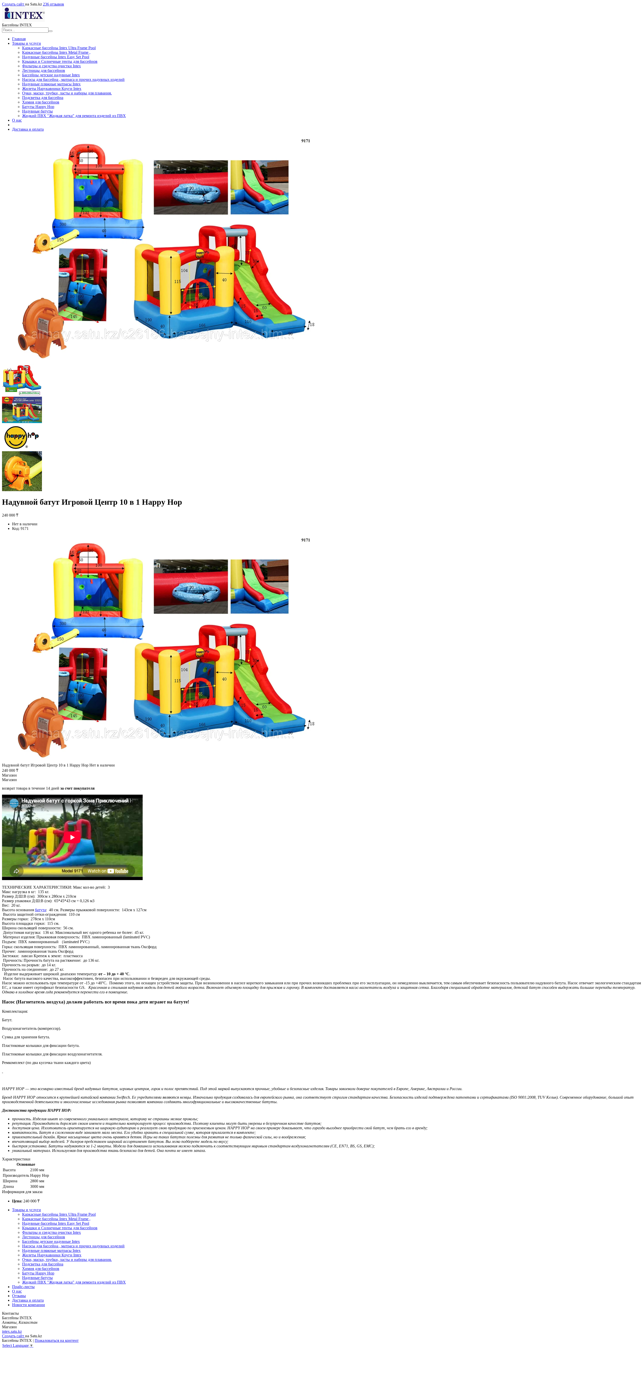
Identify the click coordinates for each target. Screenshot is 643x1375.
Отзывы (19, 1296)
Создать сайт (13, 4)
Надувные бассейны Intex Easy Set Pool (55, 57)
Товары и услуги (26, 43)
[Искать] (50, 31)
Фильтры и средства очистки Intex (51, 66)
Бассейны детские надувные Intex (51, 75)
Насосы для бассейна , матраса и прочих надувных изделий (73, 79)
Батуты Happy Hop (38, 107)
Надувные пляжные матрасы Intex (51, 84)
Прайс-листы (23, 1287)
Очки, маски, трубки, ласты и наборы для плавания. (67, 93)
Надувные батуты (37, 111)
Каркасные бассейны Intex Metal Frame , (56, 52)
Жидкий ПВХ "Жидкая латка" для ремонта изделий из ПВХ (74, 116)
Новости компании (28, 1305)
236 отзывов (53, 4)
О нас (17, 120)
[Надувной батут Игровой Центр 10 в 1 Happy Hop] (163, 760)
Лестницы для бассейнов (43, 70)
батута (40, 910)
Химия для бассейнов (40, 102)
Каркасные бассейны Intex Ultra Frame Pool (59, 48)
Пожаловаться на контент (57, 1340)
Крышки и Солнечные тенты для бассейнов (59, 61)
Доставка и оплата (28, 129)
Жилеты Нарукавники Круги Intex (51, 88)
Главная (19, 39)
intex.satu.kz (12, 1331)
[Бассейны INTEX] (23, 20)
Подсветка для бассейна (42, 97)
